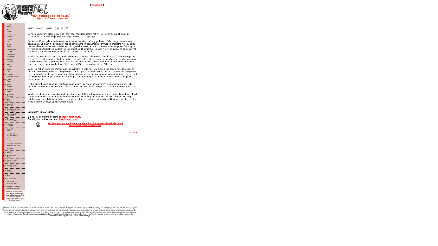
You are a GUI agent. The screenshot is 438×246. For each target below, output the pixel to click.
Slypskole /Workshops (11, 105)
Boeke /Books (9, 45)
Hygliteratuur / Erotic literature (12, 166)
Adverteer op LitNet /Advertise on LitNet (14, 187)
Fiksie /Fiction (9, 65)
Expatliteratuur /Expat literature (12, 134)
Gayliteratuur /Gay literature (12, 161)
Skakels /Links (10, 40)
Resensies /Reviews (11, 95)
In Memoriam (11, 178)
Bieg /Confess (10, 171)
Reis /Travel (9, 139)
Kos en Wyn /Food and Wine (12, 120)
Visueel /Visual (10, 130)
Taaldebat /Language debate (13, 75)
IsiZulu (9, 152)
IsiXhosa (10, 149)
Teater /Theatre (9, 85)
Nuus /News (9, 100)
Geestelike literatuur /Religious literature (14, 144)
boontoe (133, 132)
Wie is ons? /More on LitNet (12, 182)
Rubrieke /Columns (10, 60)
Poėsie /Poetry (9, 70)
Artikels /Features (10, 125)
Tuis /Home (9, 26)
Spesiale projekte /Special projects (13, 110)
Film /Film (9, 80)
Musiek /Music (10, 90)
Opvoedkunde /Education (12, 115)
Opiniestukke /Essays (12, 50)
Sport (8, 175)
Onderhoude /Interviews (11, 55)
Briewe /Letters (9, 30)
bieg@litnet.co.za (71, 116)
